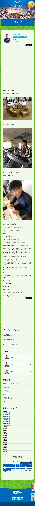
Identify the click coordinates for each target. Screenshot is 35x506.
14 (17, 466)
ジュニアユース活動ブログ (10, 344)
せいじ (13, 357)
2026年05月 (6, 418)
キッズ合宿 (6, 391)
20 (13, 468)
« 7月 (4, 472)
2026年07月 (6, 414)
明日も (5, 394)
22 (21, 468)
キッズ (5, 401)
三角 (12, 364)
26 (9, 470)
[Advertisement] (17, 68)
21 (17, 468)
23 (26, 468)
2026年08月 (6, 413)
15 (21, 466)
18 (5, 468)
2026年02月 (6, 423)
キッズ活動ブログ (8, 335)
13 (13, 466)
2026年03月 (6, 421)
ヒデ (12, 371)
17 (30, 466)
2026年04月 (6, 420)
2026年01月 (6, 425)
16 (26, 466)
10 (30, 465)
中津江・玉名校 (7, 398)
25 (5, 470)
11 (5, 466)
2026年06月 (6, 416)
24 (30, 468)
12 (9, 466)
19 (9, 468)
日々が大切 (6, 387)
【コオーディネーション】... (11, 383)
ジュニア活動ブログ (8, 339)
